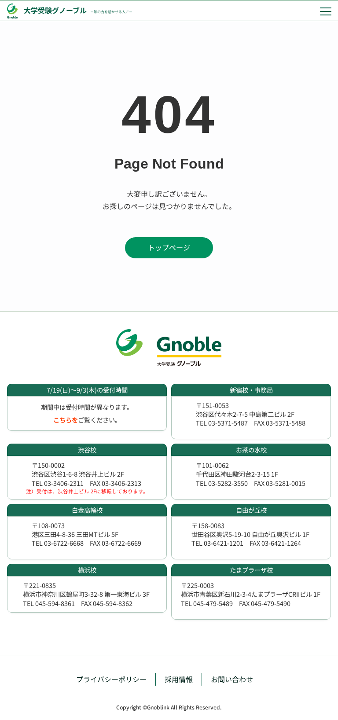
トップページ (169, 247)
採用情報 (179, 679)
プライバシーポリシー (111, 679)
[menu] (325, 11)
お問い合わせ (232, 679)
